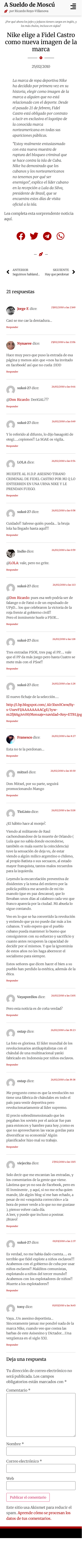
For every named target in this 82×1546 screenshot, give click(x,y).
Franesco (24, 737)
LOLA (13, 563)
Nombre (15, 1444)
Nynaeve (24, 343)
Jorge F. (23, 309)
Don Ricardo (19, 399)
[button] (73, 6)
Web (10, 1479)
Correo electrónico (24, 1461)
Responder (12, 327)
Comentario (18, 1390)
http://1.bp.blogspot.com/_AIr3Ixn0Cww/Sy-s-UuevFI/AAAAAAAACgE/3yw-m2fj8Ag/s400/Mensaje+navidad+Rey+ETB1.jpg (44, 710)
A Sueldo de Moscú (29, 4)
